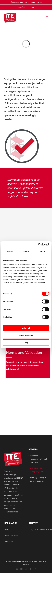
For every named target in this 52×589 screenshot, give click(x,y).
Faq (6, 529)
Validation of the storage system (37, 470)
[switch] (45, 301)
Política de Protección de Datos (17, 561)
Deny (26, 342)
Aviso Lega (33, 561)
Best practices (11, 535)
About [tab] (42, 252)
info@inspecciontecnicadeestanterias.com (26, 2)
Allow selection (26, 335)
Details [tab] (26, 252)
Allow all (26, 328)
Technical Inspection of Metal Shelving (38, 459)
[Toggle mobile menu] (47, 17)
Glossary (9, 541)
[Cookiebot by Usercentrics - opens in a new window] (38, 244)
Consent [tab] (9, 252)
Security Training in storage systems (38, 479)
